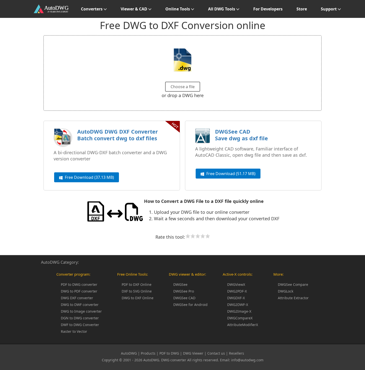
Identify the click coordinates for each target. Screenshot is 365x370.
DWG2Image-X (239, 311)
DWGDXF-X (236, 298)
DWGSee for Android (190, 304)
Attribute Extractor (293, 298)
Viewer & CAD (134, 9)
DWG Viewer (193, 353)
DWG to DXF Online (137, 298)
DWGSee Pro (183, 291)
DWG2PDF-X (237, 291)
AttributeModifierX (242, 324)
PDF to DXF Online (136, 284)
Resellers (236, 353)
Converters (92, 9)
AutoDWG (129, 353)
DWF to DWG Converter (80, 324)
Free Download (89, 177)
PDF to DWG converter (79, 284)
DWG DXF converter (77, 298)
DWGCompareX (240, 318)
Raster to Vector (74, 331)
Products (148, 353)
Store (301, 9)
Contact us (216, 353)
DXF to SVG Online (137, 291)
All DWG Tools (222, 9)
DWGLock (285, 291)
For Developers (268, 9)
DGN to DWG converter (80, 318)
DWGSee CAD (184, 298)
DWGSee (180, 284)
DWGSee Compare (293, 284)
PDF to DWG (169, 353)
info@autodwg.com (247, 360)
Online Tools (178, 9)
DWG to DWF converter (80, 304)
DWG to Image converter (81, 311)
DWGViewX (236, 284)
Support (329, 9)
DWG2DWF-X (237, 304)
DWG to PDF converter (79, 291)
